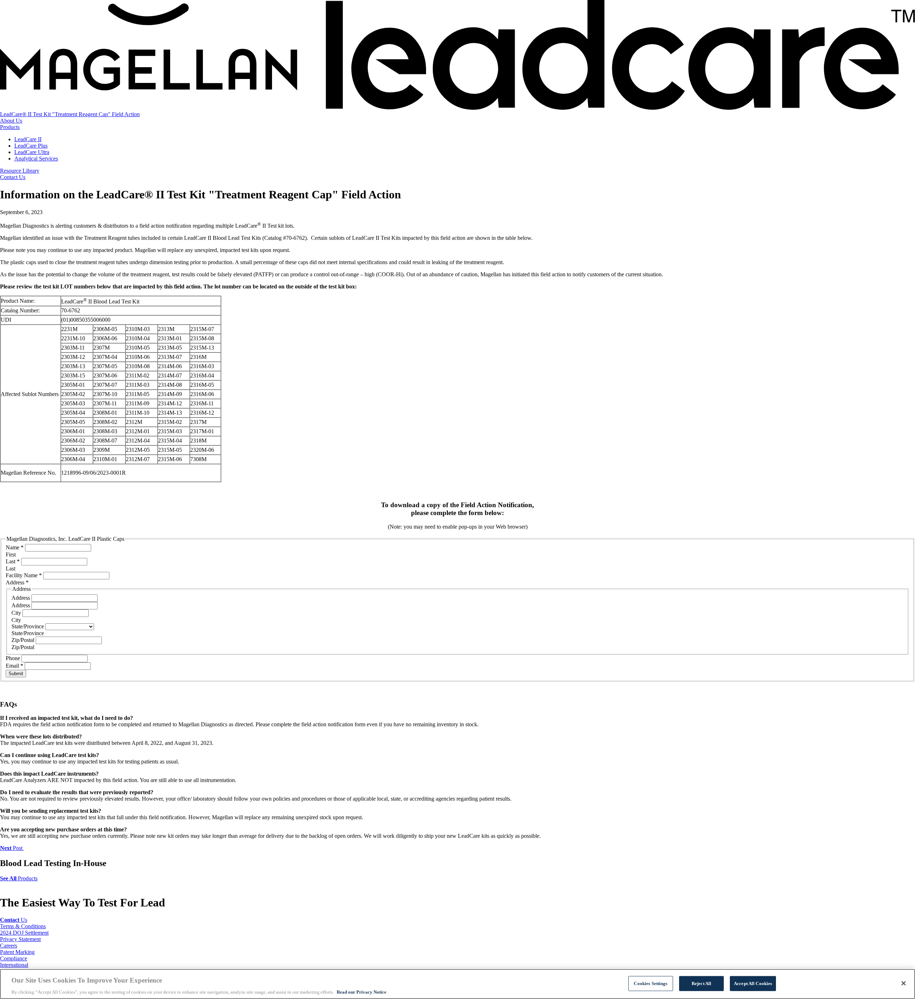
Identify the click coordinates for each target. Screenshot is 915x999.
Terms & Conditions (23, 926)
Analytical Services (36, 158)
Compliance (13, 958)
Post (12, 848)
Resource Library (19, 171)
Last (13, 561)
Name (15, 547)
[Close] (903, 983)
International (14, 965)
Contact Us (12, 177)
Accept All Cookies (753, 983)
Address (21, 598)
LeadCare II (27, 139)
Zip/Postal (23, 640)
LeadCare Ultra (31, 152)
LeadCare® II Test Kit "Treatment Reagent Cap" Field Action (70, 114)
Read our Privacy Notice (361, 991)
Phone (13, 658)
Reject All (701, 983)
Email (14, 666)
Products (10, 127)
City (17, 613)
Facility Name (24, 575)
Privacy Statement (20, 939)
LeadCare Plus (31, 146)
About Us (11, 121)
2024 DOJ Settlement (24, 933)
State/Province (28, 626)
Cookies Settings (650, 983)
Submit (16, 673)
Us (13, 920)
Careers (8, 946)
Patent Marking (17, 952)
